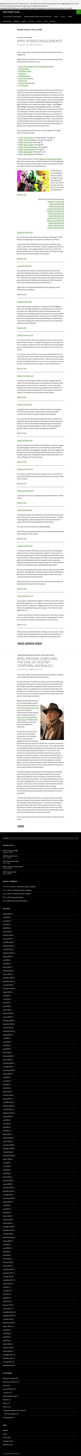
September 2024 (8, 988)
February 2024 (7, 1013)
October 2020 (7, 1152)
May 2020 (6, 1170)
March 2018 (6, 1259)
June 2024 (6, 999)
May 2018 (6, 1251)
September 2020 (8, 1155)
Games (5, 1385)
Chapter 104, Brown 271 (55, 218)
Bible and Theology (9, 1378)
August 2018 (7, 1241)
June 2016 (6, 1333)
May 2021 (6, 1127)
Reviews (5, 1407)
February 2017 (7, 1305)
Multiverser (29, 643)
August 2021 (7, 1116)
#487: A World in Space (26, 149)
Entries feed (7, 1437)
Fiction (21, 643)
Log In (46, 21)
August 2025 (7, 956)
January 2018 (7, 1266)
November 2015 (8, 1358)
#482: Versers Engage (26, 145)
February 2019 (7, 1219)
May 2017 (6, 1294)
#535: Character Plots (10, 872)
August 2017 (7, 1283)
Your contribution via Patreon (12, 16)
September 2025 (8, 953)
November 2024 (8, 981)
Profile (70, 16)
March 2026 (6, 931)
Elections (7, 1392)
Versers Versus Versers (26, 78)
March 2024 (6, 1010)
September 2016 (8, 1323)
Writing (38, 643)
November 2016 (8, 1315)
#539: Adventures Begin (10, 850)
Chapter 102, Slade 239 (56, 213)
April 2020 (6, 1173)
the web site (30, 812)
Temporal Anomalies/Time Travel (28, 655)
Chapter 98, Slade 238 (56, 204)
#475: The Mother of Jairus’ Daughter (24, 886)
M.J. (4, 894)
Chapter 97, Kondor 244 (56, 201)
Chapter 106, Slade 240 (56, 223)
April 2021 (6, 1131)
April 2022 (6, 1088)
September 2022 (8, 1070)
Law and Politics (8, 1389)
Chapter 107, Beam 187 (56, 225)
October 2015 (7, 1362)
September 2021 (8, 1113)
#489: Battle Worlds (25, 152)
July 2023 (6, 1038)
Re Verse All (23, 81)
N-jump (58, 805)
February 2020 (7, 1180)
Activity (63, 16)
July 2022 (6, 1077)
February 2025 (7, 971)
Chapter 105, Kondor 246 (55, 220)
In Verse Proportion (25, 83)
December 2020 (8, 1145)
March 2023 (6, 1052)
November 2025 (8, 946)
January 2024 (7, 1017)
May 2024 (6, 1003)
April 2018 (6, 1255)
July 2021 (6, 1120)
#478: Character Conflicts (27, 140)
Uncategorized (7, 1417)
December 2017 (8, 1269)
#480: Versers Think (25, 142)
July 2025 (6, 960)
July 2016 (6, 1330)
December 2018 (8, 1227)
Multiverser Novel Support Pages (50, 159)
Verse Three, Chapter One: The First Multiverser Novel (36, 66)
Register (52, 21)
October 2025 (7, 949)
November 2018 (8, 1230)
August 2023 (7, 1035)
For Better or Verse (25, 71)
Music (5, 1403)
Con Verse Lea (23, 85)
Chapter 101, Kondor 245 (55, 211)
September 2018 (8, 1237)
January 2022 (7, 1099)
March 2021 (6, 1134)
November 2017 (8, 1273)
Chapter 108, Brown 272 (55, 228)
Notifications (7, 21)
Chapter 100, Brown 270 (55, 209)
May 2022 (6, 1084)
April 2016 (6, 1340)
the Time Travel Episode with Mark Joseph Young (27, 717)
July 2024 (6, 995)
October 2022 (7, 1067)
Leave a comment (37, 44)
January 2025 (7, 974)
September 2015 (8, 1365)
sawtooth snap (46, 805)
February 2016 (7, 1347)
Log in (5, 1434)
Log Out (38, 21)
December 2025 (8, 942)
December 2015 (8, 1355)
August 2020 (7, 1159)
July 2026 (6, 917)
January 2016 (7, 1351)
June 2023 (6, 1042)
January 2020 (7, 1184)
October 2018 (7, 1234)
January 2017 (7, 1308)
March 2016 (6, 1344)
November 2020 (8, 1148)
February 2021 (7, 1138)
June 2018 (6, 1248)
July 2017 (6, 1287)
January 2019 (7, 1223)
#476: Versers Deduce (26, 137)
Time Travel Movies (47, 655)
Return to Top (21, 194)
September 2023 (8, 1031)
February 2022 (7, 1095)
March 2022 (6, 1091)
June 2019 (6, 1209)
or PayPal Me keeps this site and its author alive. (38, 16)
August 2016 (7, 1326)
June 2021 (6, 1123)
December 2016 (8, 1312)
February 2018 (7, 1262)
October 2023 (7, 1027)
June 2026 (6, 921)
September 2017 (8, 1280)
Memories (6, 1399)
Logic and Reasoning (9, 1396)
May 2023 (6, 1045)
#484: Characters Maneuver (28, 147)
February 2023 (7, 1056)
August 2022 (7, 1074)
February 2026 (7, 935)
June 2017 (6, 1291)
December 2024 (8, 978)
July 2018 (6, 1244)
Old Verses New (24, 69)
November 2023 (8, 1024)
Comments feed (8, 1441)
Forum (56, 16)
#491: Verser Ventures (26, 154)
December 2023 (8, 1020)
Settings (31, 21)
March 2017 (6, 1301)
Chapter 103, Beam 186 (56, 216)
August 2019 (7, 1202)
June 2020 (6, 1166)
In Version (24, 102)
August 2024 (7, 992)
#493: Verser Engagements (39, 41)
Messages (16, 21)
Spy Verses (22, 73)
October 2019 (7, 1195)
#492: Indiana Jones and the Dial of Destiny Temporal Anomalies (37, 662)
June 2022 (6, 1081)
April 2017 (6, 1298)
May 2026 (6, 924)
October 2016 (7, 1319)
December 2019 (8, 1187)
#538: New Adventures (10, 856)
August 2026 (7, 914)
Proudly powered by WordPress (11, 1453)
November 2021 (8, 1106)
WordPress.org (7, 1444)
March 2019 (6, 1216)
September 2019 (8, 1198)
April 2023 (6, 1049)
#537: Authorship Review (11, 861)
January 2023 (7, 1059)
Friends (24, 21)
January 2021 (7, 1141)
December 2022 (8, 1063)
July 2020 (6, 1163)
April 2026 (6, 928)
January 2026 (7, 939)
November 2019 (8, 1191)
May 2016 (6, 1337)
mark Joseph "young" (11, 12)
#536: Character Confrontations (13, 866)
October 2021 (7, 1109)
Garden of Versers (24, 76)
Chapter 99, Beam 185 (56, 206)
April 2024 (6, 1006)
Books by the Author (24, 37)
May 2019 (6, 1212)
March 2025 (6, 967)
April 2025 (6, 963)
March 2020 (6, 1177)
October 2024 (7, 985)
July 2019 (6, 1205)
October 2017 (7, 1276)
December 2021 (8, 1102)
